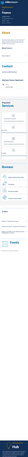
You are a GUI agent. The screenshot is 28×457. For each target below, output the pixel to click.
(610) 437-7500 (9, 87)
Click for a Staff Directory (9, 72)
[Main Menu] (2, 2)
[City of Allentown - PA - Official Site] (11, 2)
